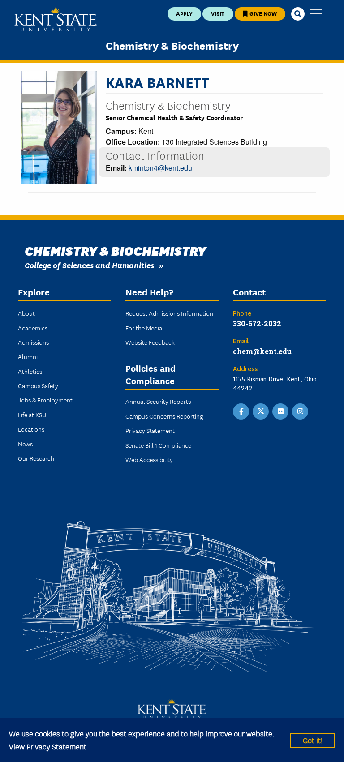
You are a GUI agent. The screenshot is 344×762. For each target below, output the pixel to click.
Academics (32, 328)
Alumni (28, 356)
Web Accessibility (149, 459)
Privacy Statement (150, 430)
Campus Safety (38, 385)
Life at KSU (32, 415)
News (25, 444)
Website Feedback (150, 342)
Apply (184, 13)
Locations (31, 429)
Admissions (33, 342)
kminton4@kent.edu (160, 168)
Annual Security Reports (158, 401)
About (26, 313)
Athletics (30, 371)
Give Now (262, 13)
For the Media (143, 328)
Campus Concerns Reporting (164, 416)
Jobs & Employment (45, 400)
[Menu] (316, 14)
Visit (217, 13)
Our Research (36, 458)
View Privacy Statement (47, 746)
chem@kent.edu (262, 351)
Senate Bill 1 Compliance (158, 445)
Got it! (312, 739)
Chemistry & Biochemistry (172, 45)
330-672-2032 (257, 323)
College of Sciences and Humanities (89, 264)
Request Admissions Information (169, 313)
